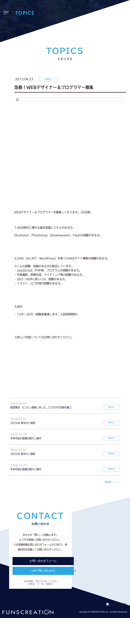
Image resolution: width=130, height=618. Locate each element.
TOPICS (111, 423)
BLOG (111, 407)
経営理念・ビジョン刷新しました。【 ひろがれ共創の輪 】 (41, 407)
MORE (108, 482)
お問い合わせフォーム (43, 561)
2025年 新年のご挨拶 (22, 454)
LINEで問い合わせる (43, 571)
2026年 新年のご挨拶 (22, 423)
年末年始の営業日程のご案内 (25, 438)
